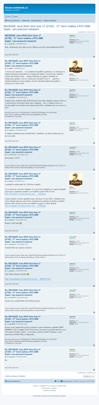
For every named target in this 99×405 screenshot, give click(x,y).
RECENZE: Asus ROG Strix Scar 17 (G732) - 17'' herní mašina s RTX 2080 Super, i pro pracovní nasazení (47, 28)
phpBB (43, 386)
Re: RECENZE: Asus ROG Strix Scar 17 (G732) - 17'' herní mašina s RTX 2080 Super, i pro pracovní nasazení (22, 63)
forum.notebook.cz (16, 7)
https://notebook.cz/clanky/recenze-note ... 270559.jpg (25, 194)
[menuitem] (8, 16)
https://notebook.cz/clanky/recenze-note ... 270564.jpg (25, 206)
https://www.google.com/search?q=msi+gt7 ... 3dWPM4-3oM (27, 279)
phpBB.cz (54, 388)
